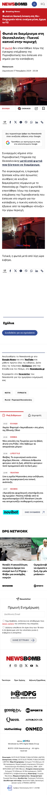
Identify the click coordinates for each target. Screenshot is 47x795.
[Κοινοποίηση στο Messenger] (21, 122)
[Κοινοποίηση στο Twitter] (15, 122)
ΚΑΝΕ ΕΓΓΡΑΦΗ (21, 640)
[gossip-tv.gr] (12, 710)
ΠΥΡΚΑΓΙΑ (21, 393)
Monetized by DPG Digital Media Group (23, 744)
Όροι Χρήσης (19, 680)
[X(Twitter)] (26, 665)
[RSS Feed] (36, 665)
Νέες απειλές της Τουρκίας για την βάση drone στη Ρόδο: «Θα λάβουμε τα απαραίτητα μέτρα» (22, 444)
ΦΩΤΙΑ (7, 393)
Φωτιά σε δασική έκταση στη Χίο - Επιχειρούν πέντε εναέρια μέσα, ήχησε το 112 (24, 19)
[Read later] (43, 108)
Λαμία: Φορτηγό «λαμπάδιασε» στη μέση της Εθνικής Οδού (23, 429)
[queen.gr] (12, 719)
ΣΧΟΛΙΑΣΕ (26, 109)
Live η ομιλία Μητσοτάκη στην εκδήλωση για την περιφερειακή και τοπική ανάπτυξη (22, 479)
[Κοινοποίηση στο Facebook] (10, 122)
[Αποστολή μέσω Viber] (26, 122)
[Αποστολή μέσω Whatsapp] (31, 122)
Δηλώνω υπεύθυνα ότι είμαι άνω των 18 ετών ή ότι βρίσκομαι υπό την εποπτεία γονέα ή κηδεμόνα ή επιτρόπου (23, 630)
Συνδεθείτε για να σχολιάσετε (20, 332)
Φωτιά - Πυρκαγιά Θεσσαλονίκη (18, 400)
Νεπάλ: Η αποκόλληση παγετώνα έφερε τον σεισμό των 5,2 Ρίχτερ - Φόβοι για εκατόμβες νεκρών (15, 571)
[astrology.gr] (34, 719)
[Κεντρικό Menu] (43, 4)
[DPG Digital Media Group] (23, 694)
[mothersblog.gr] (12, 729)
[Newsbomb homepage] (14, 4)
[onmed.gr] (34, 729)
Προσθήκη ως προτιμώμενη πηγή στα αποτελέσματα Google (25, 143)
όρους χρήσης (8, 624)
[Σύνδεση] (34, 4)
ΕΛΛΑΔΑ (6, 108)
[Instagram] (20, 665)
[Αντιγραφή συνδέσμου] (36, 108)
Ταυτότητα (6, 680)
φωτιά (8, 48)
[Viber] (15, 665)
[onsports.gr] (34, 710)
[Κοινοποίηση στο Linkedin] (36, 122)
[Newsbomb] (23, 659)
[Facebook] (10, 665)
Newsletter (24, 374)
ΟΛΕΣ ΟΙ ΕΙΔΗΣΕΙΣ (32, 512)
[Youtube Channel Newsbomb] (31, 665)
